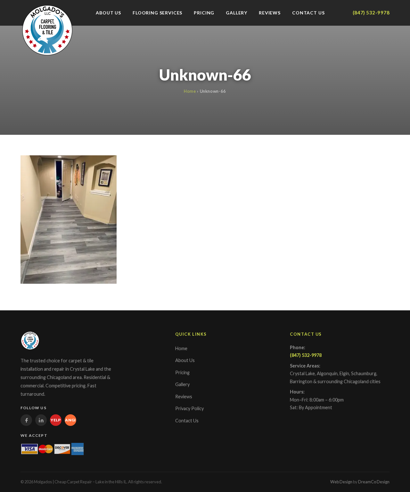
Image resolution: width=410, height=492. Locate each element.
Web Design (341, 481)
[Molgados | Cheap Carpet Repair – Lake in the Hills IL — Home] (47, 30)
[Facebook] (26, 420)
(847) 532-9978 (371, 12)
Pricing (204, 12)
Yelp (56, 420)
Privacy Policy (189, 408)
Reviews (270, 12)
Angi (70, 420)
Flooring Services (157, 12)
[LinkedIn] (41, 420)
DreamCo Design (374, 481)
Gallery (236, 12)
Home (190, 91)
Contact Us (308, 12)
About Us (108, 12)
